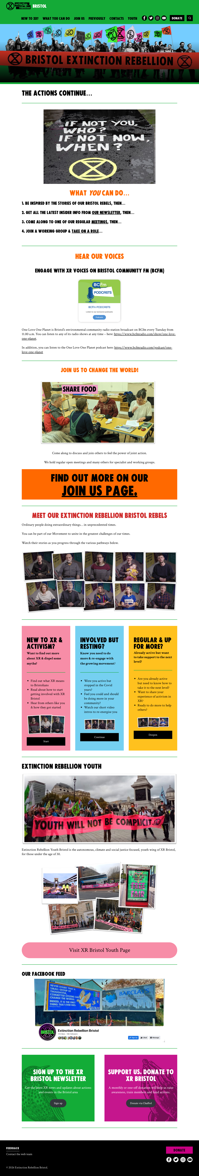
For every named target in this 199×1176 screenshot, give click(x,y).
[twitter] (151, 18)
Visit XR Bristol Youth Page (99, 950)
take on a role (85, 231)
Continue (99, 737)
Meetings (99, 222)
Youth (132, 19)
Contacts (116, 19)
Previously (97, 19)
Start (46, 741)
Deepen (153, 735)
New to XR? (30, 19)
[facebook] (144, 18)
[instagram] (157, 18)
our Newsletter (106, 213)
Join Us (79, 19)
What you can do (56, 19)
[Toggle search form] (190, 18)
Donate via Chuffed (141, 1103)
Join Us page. (99, 491)
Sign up (58, 1103)
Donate (177, 18)
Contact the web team (19, 1154)
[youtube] (164, 18)
